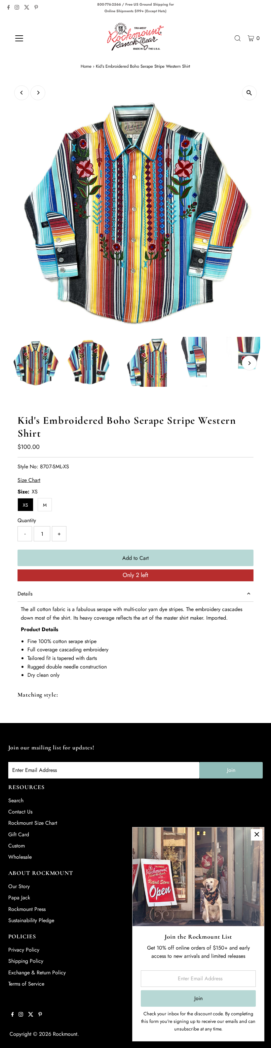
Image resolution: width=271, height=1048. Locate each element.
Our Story (19, 886)
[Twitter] (26, 8)
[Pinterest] (36, 8)
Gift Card (18, 834)
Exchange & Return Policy (37, 972)
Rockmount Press (27, 909)
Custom (16, 845)
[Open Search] (238, 38)
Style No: (28, 466)
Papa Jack (19, 897)
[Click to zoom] (249, 93)
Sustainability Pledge (31, 920)
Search (15, 800)
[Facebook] (9, 8)
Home (86, 66)
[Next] (37, 92)
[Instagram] (17, 8)
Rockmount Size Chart (32, 823)
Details (25, 593)
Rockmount (65, 1034)
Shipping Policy (25, 961)
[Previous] (21, 92)
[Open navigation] (40, 38)
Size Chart (29, 480)
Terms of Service (26, 984)
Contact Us (20, 811)
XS (25, 505)
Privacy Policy (23, 950)
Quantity (27, 520)
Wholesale (20, 857)
